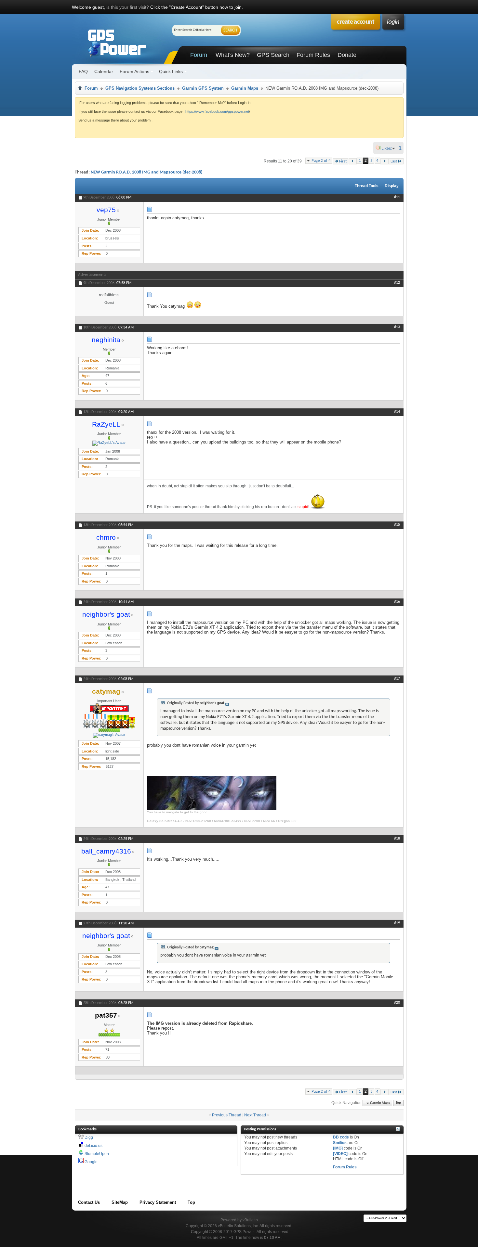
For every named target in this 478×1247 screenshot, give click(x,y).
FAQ (83, 71)
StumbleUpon (97, 1153)
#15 (397, 525)
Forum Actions (134, 71)
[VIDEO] (340, 1153)
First (343, 161)
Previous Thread (226, 1115)
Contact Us (89, 1202)
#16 (397, 602)
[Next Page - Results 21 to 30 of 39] (384, 161)
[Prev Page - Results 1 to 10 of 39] (353, 161)
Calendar (103, 71)
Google (91, 1162)
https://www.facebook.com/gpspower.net (217, 111)
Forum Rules (313, 55)
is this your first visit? (127, 7)
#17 (397, 679)
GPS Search (273, 55)
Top (398, 1103)
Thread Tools (366, 186)
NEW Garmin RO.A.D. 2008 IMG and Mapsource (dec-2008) (146, 172)
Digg (89, 1137)
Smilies (340, 1142)
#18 (397, 839)
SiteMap (120, 1202)
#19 (397, 923)
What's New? (233, 55)
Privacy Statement (157, 1202)
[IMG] (338, 1148)
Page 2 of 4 (321, 161)
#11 (397, 197)
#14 (397, 412)
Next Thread (255, 1115)
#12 (397, 283)
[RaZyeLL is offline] (109, 443)
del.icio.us (93, 1145)
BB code (341, 1137)
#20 (397, 1003)
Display (392, 186)
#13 (397, 327)
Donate (347, 55)
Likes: (388, 148)
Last (394, 161)
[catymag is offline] (109, 735)
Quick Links (171, 71)
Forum (198, 55)
